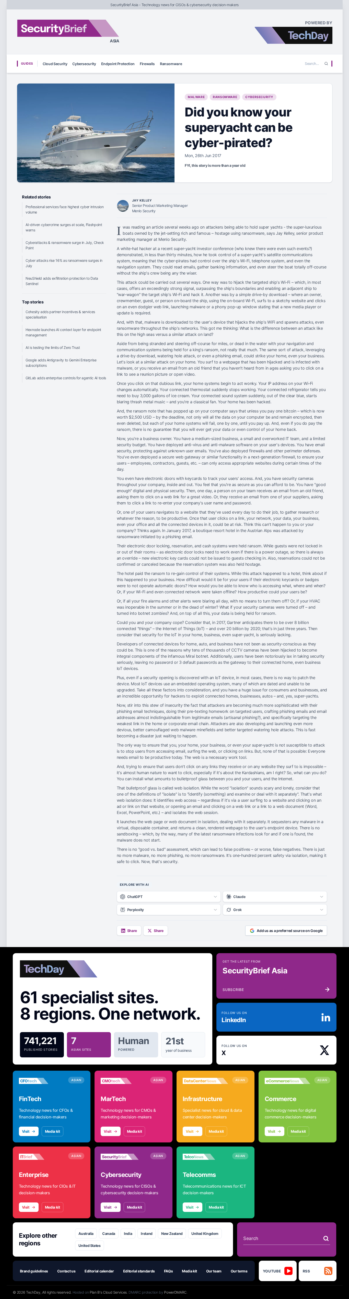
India (128, 1233)
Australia (86, 1233)
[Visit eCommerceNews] (287, 1081)
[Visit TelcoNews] (205, 1157)
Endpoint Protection (118, 64)
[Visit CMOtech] (123, 1081)
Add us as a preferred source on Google (290, 930)
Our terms (239, 1271)
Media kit (52, 1131)
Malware (196, 97)
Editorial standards (139, 1271)
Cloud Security (55, 64)
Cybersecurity (84, 64)
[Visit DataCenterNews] (205, 1081)
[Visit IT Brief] (41, 1157)
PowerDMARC (175, 1292)
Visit (25, 1131)
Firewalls (147, 64)
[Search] (326, 64)
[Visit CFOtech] (41, 1081)
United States (89, 1245)
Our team (214, 1271)
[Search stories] (326, 1238)
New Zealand (172, 1233)
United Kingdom (204, 1233)
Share (132, 930)
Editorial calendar (99, 1271)
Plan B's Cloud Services (108, 1292)
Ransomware (171, 64)
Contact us (66, 1271)
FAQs (168, 1271)
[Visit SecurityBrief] (123, 1157)
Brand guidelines (34, 1271)
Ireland (147, 1233)
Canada (108, 1233)
